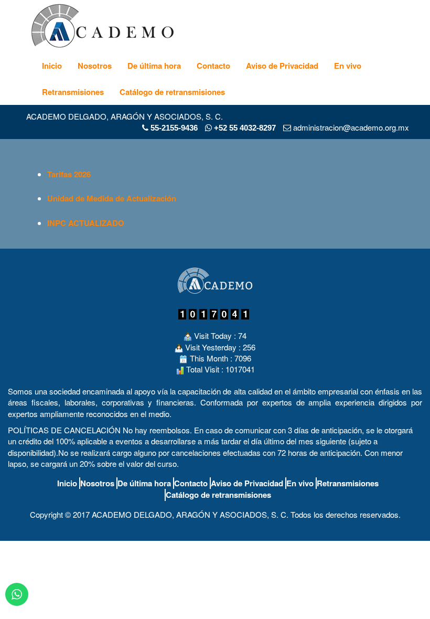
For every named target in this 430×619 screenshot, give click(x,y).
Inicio (52, 65)
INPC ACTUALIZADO (85, 223)
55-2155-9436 (174, 127)
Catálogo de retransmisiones (172, 92)
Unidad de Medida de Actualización (111, 198)
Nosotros (95, 65)
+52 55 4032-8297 (244, 127)
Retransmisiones (73, 92)
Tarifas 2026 (69, 174)
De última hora (154, 65)
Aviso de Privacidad (282, 65)
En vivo (347, 65)
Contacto (213, 65)
